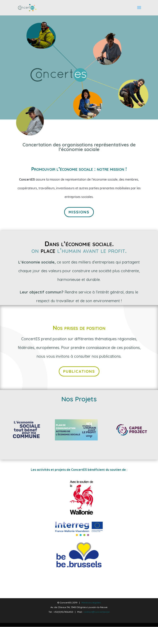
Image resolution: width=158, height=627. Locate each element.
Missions (79, 212)
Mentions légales (91, 602)
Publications (79, 371)
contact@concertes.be (97, 611)
